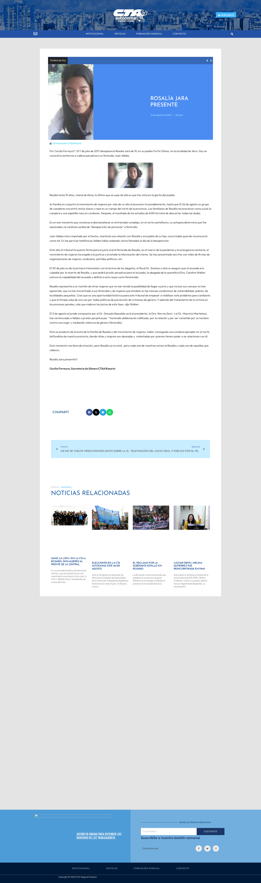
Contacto (179, 34)
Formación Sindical (149, 34)
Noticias (120, 34)
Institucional (95, 34)
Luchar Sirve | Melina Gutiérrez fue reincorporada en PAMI (189, 566)
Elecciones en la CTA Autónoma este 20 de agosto (106, 566)
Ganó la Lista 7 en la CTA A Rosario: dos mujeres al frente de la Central (111, 60)
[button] (232, 34)
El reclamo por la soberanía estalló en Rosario (147, 566)
